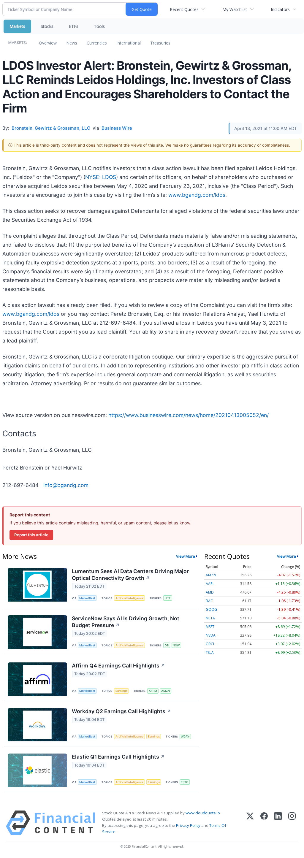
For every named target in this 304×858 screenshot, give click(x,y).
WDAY (185, 736)
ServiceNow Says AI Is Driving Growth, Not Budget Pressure (125, 621)
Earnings (121, 690)
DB (167, 645)
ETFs (73, 26)
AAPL (210, 583)
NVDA (211, 635)
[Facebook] (264, 823)
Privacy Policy (188, 825)
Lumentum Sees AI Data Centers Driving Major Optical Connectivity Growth (130, 574)
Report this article (31, 534)
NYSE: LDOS (100, 177)
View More (185, 556)
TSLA (210, 652)
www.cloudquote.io (203, 813)
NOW (176, 645)
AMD (210, 592)
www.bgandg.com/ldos (196, 195)
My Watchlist (234, 9)
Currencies (97, 43)
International (128, 43)
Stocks (47, 26)
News (71, 43)
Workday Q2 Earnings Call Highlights (121, 711)
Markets (17, 26)
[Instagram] (292, 823)
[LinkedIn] (278, 823)
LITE (168, 598)
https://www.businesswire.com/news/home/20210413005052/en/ (188, 415)
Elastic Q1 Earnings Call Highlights (118, 757)
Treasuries (160, 43)
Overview (48, 43)
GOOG (211, 609)
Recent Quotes (184, 9)
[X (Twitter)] (250, 823)
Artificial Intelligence (129, 598)
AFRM (153, 690)
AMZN (165, 690)
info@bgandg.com (65, 485)
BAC (209, 600)
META (210, 618)
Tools (99, 26)
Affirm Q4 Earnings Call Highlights (118, 665)
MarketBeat (87, 598)
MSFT (210, 626)
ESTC (184, 782)
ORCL (210, 643)
